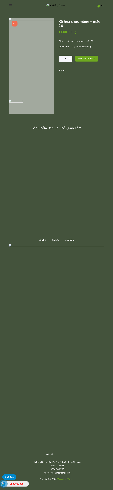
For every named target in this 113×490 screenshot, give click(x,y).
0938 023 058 (57, 465)
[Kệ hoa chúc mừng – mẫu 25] (39, 182)
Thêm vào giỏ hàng (86, 59)
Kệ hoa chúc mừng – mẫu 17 (39, 165)
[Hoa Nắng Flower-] (56, 5)
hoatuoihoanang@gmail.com (57, 472)
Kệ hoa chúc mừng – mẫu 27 (39, 208)
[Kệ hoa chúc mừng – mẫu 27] (39, 204)
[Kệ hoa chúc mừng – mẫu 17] (39, 160)
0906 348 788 (57, 469)
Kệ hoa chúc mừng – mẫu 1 (86, 208)
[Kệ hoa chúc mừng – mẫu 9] (86, 182)
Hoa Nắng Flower (65, 479)
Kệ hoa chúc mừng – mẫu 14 (26, 144)
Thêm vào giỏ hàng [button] (26, 156)
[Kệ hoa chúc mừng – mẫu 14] (26, 139)
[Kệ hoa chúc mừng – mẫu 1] (86, 204)
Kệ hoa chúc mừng (81, 46)
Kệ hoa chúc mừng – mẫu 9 (86, 187)
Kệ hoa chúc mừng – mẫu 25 (39, 187)
